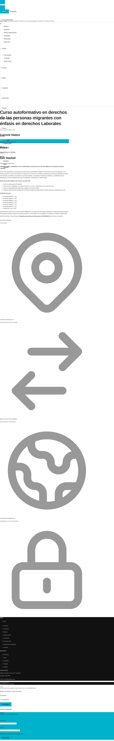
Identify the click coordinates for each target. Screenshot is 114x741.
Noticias (5, 632)
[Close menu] (2, 2)
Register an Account (5, 716)
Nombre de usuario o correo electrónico (11, 691)
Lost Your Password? (6, 709)
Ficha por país (7, 641)
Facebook (6, 161)
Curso (5, 21)
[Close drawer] (2, 7)
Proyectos (6, 628)
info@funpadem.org (9, 679)
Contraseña (3, 695)
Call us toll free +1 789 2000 (7, 152)
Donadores (6, 638)
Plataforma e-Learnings (9, 644)
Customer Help (7, 143)
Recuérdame (5, 699)
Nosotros (5, 625)
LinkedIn (5, 663)
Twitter (5, 657)
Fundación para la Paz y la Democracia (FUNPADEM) (34, 216)
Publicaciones (7, 635)
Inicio (1, 21)
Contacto (5, 647)
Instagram (6, 660)
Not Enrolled (3, 140)
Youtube (5, 667)
